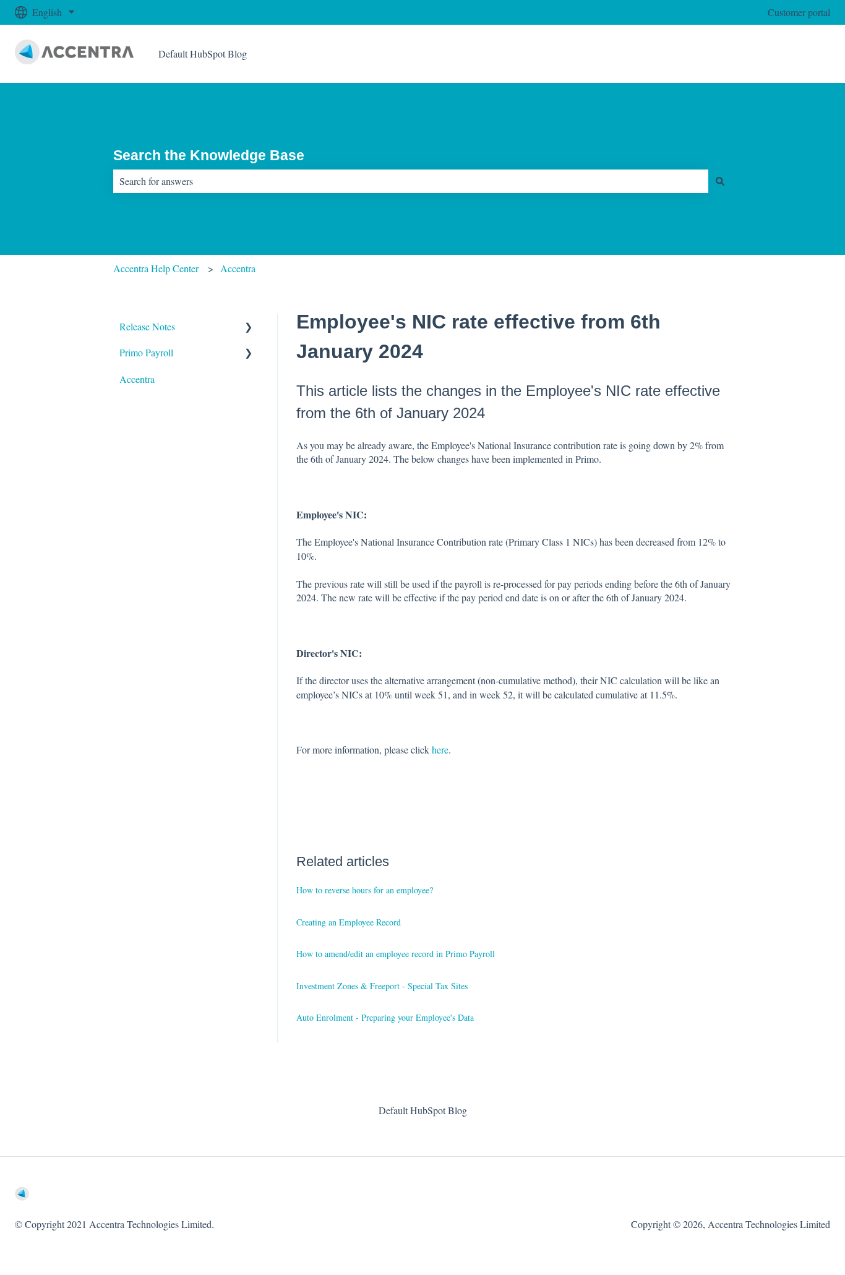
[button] (249, 327)
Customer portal (799, 12)
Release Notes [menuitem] (147, 326)
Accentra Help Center (156, 268)
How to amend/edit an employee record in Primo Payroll (395, 953)
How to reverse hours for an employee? (364, 890)
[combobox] (410, 181)
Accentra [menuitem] (137, 378)
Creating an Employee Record (348, 922)
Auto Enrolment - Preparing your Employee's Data (385, 1017)
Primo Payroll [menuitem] (146, 352)
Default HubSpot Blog (202, 53)
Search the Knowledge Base (208, 155)
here (440, 749)
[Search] (720, 181)
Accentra (237, 268)
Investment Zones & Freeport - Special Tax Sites (382, 986)
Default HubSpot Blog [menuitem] (423, 1110)
